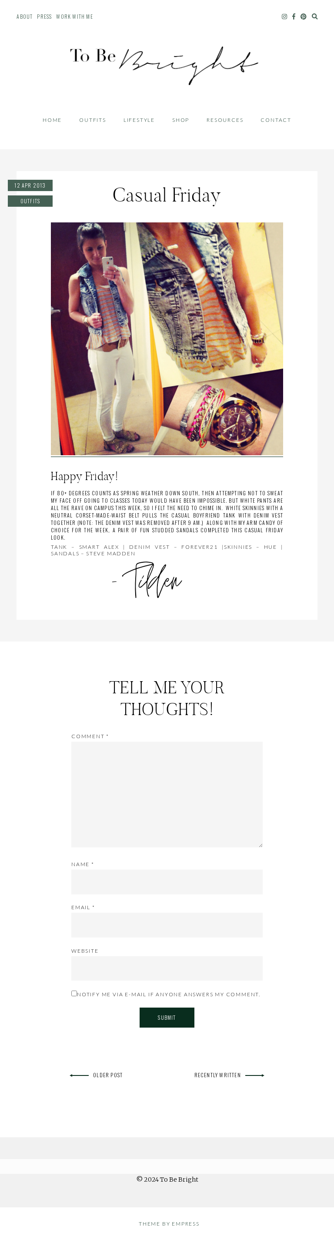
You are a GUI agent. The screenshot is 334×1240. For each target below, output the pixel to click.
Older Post (108, 1075)
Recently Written (217, 1075)
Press (44, 16)
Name (82, 864)
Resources (225, 120)
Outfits (92, 120)
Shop (180, 120)
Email (83, 907)
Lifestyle (139, 120)
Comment (90, 736)
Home (52, 120)
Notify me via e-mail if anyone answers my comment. (169, 994)
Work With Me (74, 16)
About (25, 16)
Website (85, 951)
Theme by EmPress (169, 1223)
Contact (276, 120)
